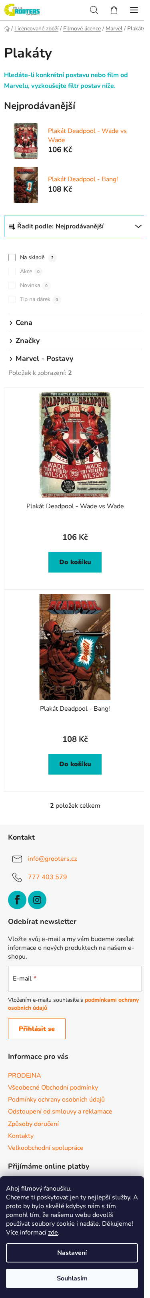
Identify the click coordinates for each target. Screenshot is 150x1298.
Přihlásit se (37, 1029)
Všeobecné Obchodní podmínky (53, 1087)
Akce (30, 271)
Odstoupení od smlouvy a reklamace (60, 1111)
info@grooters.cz (52, 858)
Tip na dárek (39, 299)
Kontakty (21, 1136)
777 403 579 (47, 877)
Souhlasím (72, 1278)
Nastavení (72, 1252)
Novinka (34, 285)
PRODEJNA (24, 1075)
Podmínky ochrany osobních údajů (56, 1099)
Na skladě (37, 257)
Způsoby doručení (33, 1124)
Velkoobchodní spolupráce (46, 1147)
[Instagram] (37, 900)
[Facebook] (17, 900)
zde (53, 1232)
